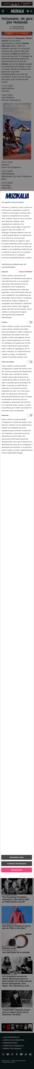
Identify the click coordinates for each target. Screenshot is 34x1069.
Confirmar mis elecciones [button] (16, 864)
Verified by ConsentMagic (26, 875)
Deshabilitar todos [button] (17, 857)
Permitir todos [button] (16, 870)
